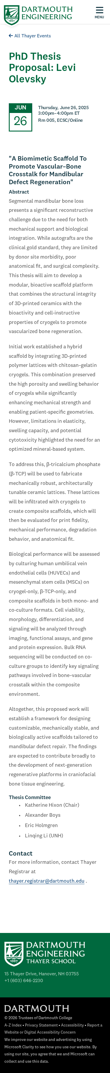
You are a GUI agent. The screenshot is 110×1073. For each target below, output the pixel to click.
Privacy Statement (41, 1025)
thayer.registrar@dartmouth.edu (46, 881)
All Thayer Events (32, 36)
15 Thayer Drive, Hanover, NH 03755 (41, 974)
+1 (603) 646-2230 (23, 981)
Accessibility (72, 1025)
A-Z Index (13, 1025)
